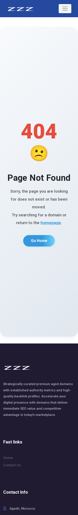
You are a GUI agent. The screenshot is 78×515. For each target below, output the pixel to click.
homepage (51, 222)
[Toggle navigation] (65, 8)
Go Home (39, 241)
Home (8, 458)
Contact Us (12, 465)
